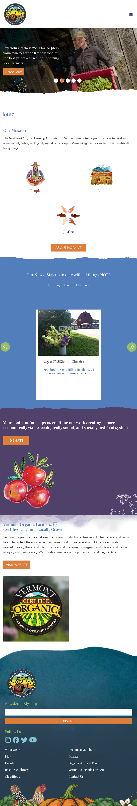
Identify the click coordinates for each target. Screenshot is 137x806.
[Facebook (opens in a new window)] (16, 741)
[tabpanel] (68, 351)
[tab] (49, 285)
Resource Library (17, 770)
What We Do (13, 750)
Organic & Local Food (83, 763)
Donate (16, 440)
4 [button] (74, 80)
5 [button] (79, 80)
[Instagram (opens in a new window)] (8, 741)
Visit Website (17, 564)
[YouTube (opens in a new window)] (33, 741)
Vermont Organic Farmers (86, 770)
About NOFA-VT (68, 247)
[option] (68, 61)
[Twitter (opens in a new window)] (24, 741)
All (49, 285)
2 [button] (62, 80)
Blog (57, 285)
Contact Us (76, 776)
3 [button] (68, 80)
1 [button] (56, 80)
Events (68, 285)
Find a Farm (13, 72)
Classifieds (83, 285)
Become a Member (81, 750)
